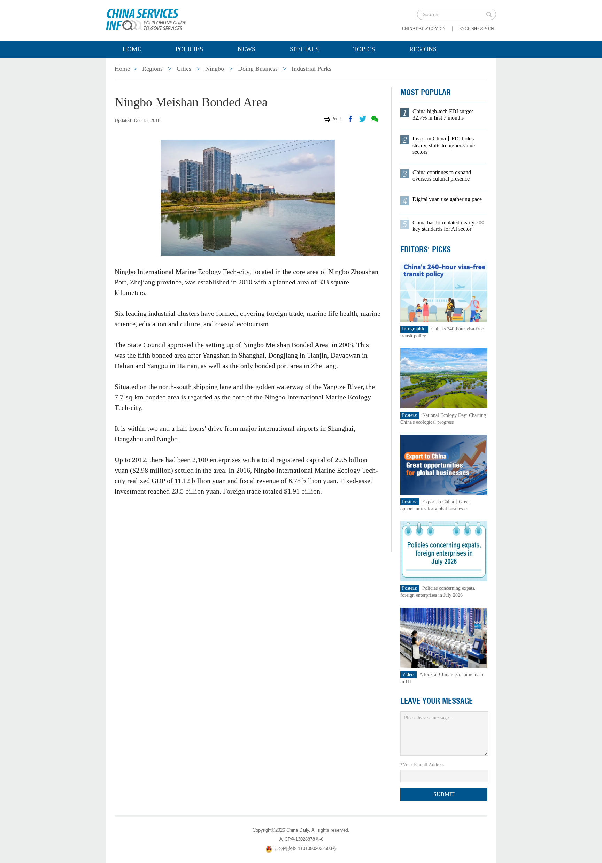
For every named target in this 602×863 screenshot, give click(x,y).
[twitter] (362, 118)
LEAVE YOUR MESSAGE (436, 701)
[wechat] (374, 118)
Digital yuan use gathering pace (447, 199)
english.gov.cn (476, 28)
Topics (364, 49)
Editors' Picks (425, 249)
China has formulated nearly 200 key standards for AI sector (448, 226)
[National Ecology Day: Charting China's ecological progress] (443, 378)
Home (132, 49)
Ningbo (214, 68)
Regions (423, 49)
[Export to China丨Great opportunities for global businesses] (443, 464)
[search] (489, 14)
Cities (184, 68)
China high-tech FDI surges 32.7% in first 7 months (442, 114)
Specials (304, 49)
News (246, 49)
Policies (189, 49)
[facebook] (350, 118)
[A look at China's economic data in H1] (443, 637)
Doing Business (258, 68)
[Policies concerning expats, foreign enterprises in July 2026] (443, 550)
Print (336, 118)
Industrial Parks (311, 68)
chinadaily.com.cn (424, 28)
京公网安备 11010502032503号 (305, 848)
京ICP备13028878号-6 (301, 839)
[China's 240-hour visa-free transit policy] (443, 291)
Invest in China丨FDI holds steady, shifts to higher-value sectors (443, 145)
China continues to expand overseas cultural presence (441, 175)
